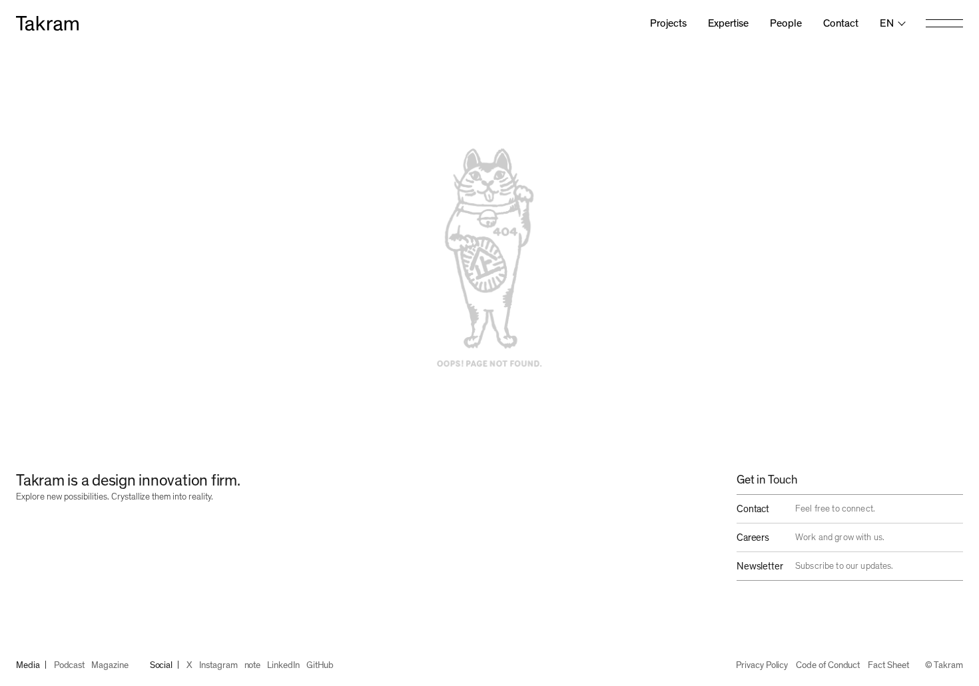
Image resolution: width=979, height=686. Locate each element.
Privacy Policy (762, 665)
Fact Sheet (888, 665)
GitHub (320, 665)
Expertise (728, 23)
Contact (840, 23)
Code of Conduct (828, 665)
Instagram (218, 665)
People (786, 23)
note (252, 665)
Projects (668, 23)
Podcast (69, 665)
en (887, 23)
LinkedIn (283, 665)
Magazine (109, 665)
